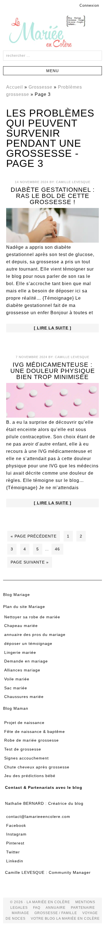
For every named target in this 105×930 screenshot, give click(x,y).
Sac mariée (15, 688)
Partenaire (83, 908)
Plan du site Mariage (24, 606)
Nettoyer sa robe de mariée (32, 617)
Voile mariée (16, 679)
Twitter (13, 852)
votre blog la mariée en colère (65, 918)
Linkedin (14, 861)
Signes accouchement (26, 758)
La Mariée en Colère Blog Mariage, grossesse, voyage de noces (52, 32)
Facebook (16, 825)
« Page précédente (34, 536)
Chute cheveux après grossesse (36, 767)
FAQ (36, 908)
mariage (20, 913)
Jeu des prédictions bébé (29, 775)
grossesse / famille (55, 913)
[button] (52, 70)
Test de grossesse (22, 749)
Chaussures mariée (24, 696)
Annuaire (56, 908)
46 (57, 549)
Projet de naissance (24, 722)
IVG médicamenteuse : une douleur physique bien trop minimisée (52, 370)
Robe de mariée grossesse (31, 740)
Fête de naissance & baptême (34, 731)
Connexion (89, 5)
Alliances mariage (22, 670)
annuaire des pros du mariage (35, 634)
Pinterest (15, 843)
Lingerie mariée (20, 652)
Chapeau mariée (21, 625)
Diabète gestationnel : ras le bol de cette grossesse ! (53, 195)
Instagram (16, 834)
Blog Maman (15, 708)
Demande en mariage (26, 661)
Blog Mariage (16, 594)
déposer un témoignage (28, 643)
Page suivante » (30, 562)
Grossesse (40, 87)
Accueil (14, 87)
